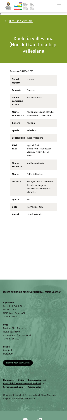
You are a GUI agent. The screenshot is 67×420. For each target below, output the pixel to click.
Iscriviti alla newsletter (18, 362)
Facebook (7, 350)
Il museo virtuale (21, 21)
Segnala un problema (13, 387)
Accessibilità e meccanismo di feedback (22, 383)
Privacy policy (34, 387)
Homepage (8, 380)
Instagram (8, 353)
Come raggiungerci (37, 380)
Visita (21, 380)
